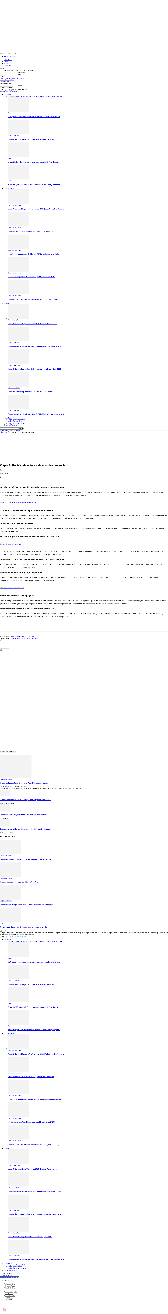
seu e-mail (21, 85)
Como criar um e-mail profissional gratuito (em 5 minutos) (31, 231)
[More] (31, 480)
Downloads (7, 65)
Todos (10, 96)
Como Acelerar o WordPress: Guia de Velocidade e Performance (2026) (36, 414)
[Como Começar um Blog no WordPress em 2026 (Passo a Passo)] (18, 294)
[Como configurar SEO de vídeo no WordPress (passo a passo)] (16, 777)
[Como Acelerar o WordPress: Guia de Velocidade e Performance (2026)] (18, 409)
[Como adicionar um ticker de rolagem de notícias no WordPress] (10, 854)
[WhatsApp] (24, 480)
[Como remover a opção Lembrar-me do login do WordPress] (5, 811)
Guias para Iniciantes (21, 96)
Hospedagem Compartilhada (16, 420)
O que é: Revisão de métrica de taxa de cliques (23, 638)
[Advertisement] (84, 447)
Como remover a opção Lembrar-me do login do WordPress (24, 815)
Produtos (6, 63)
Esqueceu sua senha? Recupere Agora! (12, 78)
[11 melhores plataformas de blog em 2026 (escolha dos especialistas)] (18, 248)
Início (2, 432)
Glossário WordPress (10, 425)
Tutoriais (6, 303)
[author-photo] (4, 648)
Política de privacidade (7, 80)
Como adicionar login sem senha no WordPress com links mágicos (26, 905)
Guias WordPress (9, 188)
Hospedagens (8, 418)
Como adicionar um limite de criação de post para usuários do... (25, 800)
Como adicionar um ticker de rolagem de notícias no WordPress (25, 859)
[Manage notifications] (4, 1309)
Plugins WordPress (33, 96)
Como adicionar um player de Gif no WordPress (19, 882)
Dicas (13, 96)
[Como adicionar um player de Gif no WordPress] (10, 876)
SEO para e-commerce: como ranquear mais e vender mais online (34, 117)
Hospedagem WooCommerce (17, 423)
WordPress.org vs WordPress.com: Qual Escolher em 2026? (31, 277)
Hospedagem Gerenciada (15, 421)
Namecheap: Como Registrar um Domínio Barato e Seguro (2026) (34, 184)
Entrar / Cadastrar (9, 56)
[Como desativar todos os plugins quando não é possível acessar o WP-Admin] (5, 825)
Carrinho (6, 61)
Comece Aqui (8, 94)
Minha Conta (8, 60)
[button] (9, 1277)
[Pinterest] (17, 480)
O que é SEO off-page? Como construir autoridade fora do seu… (34, 162)
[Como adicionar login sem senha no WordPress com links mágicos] (10, 899)
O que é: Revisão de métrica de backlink (21, 636)
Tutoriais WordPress (56, 96)
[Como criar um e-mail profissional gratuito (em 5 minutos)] (18, 226)
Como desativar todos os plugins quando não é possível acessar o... (26, 829)
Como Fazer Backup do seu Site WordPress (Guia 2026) (30, 392)
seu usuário (21, 72)
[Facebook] (3, 480)
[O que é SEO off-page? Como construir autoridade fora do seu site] (18, 156)
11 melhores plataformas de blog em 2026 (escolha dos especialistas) (34, 254)
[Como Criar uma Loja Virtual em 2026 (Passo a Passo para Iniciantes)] (18, 134)
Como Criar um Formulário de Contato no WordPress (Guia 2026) (34, 369)
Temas (48, 96)
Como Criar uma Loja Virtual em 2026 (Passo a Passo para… (32, 139)
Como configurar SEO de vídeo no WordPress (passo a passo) (24, 783)
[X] (10, 480)
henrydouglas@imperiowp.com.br (16, 936)
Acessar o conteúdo (6, 1275)
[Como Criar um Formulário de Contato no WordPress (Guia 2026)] (18, 363)
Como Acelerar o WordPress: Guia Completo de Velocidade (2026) (34, 346)
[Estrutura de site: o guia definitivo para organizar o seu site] (10, 921)
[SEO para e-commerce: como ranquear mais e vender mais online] (18, 111)
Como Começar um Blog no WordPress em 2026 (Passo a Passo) (33, 299)
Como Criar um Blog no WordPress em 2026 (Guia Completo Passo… (36, 209)
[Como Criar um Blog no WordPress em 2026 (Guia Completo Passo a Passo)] (18, 203)
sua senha (21, 74)
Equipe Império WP (6, 786)
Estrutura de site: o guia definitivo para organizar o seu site (23, 927)
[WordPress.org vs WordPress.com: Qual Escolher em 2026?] (18, 271)
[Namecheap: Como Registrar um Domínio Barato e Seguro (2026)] (18, 179)
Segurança (42, 96)
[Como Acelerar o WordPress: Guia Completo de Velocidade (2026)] (18, 341)
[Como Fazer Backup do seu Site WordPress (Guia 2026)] (18, 386)
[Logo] (4, 91)
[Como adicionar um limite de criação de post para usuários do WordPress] (5, 796)
